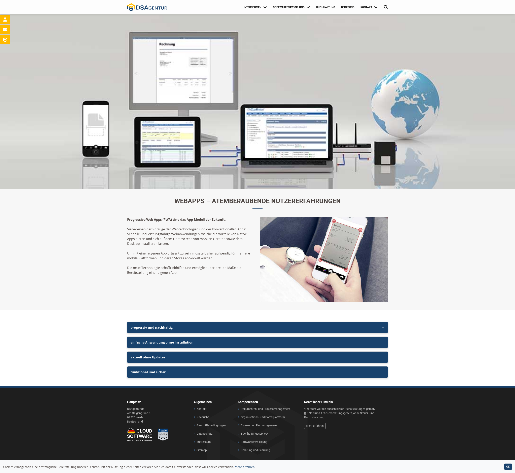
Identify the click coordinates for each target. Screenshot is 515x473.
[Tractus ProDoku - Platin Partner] (163, 435)
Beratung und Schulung (255, 450)
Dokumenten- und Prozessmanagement (265, 408)
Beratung (347, 7)
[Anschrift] (5, 19)
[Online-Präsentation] (5, 39)
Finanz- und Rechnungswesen (259, 425)
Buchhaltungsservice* (254, 433)
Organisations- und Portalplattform (263, 417)
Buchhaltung (325, 7)
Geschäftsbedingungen (211, 425)
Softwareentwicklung (254, 441)
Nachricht (203, 417)
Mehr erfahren (315, 425)
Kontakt (202, 408)
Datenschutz (204, 433)
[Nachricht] (5, 29)
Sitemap (202, 450)
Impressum (204, 441)
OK (508, 466)
